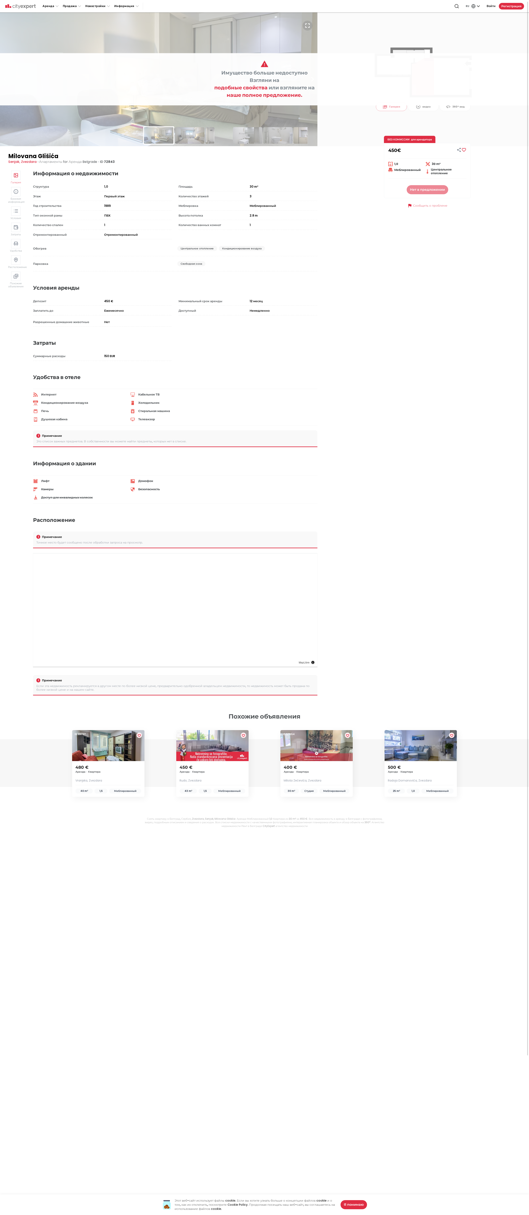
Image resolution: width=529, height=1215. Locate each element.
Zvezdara (29, 161)
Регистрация (511, 6)
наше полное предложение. (264, 95)
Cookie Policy (238, 1205)
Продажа (70, 6)
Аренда (48, 6)
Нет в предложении (427, 189)
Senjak (13, 161)
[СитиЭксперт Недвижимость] (20, 6)
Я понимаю (354, 1204)
